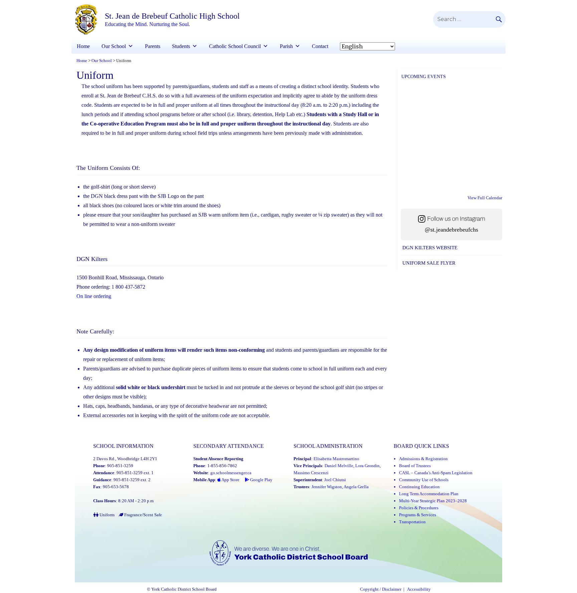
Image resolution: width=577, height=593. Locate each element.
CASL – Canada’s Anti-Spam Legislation (435, 472)
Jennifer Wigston (327, 486)
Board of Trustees (415, 465)
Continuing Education (419, 486)
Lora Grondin (367, 465)
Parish (286, 46)
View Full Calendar (484, 197)
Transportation (412, 521)
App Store (230, 479)
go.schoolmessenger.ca (230, 472)
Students (181, 46)
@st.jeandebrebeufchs (451, 229)
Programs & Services (417, 514)
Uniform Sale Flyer (428, 263)
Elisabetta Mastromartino (336, 458)
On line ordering (93, 296)
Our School (114, 46)
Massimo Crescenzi (311, 472)
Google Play (260, 479)
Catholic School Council (235, 46)
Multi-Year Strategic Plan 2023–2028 (433, 500)
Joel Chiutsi (335, 479)
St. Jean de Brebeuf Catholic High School (172, 16)
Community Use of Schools (423, 479)
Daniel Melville (339, 465)
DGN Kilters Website (429, 247)
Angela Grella (356, 486)
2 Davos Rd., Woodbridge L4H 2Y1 (125, 458)
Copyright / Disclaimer (380, 589)
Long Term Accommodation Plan (428, 493)
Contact (320, 46)
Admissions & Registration (423, 458)
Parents (152, 46)
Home (83, 46)
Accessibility (419, 589)
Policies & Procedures (418, 507)
